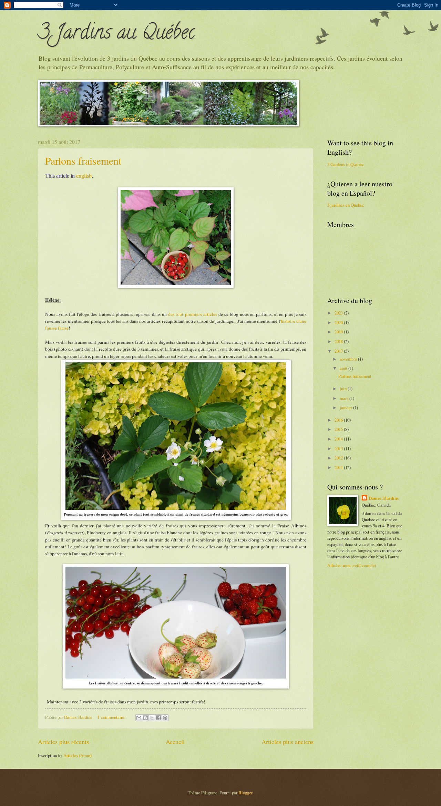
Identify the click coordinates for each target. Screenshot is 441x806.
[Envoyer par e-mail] (138, 717)
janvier (346, 407)
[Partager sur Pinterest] (165, 717)
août (344, 368)
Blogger (245, 792)
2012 (339, 458)
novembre (349, 359)
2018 (339, 341)
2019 (339, 332)
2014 (339, 439)
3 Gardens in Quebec (345, 164)
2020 (339, 322)
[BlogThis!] (145, 717)
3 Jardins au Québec (116, 34)
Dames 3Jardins (384, 498)
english (84, 176)
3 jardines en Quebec (345, 205)
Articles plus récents (63, 741)
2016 (339, 420)
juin (344, 388)
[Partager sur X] (151, 717)
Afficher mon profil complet (351, 565)
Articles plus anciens (287, 741)
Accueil (175, 741)
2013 (339, 448)
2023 (339, 313)
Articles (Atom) (77, 755)
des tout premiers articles (192, 314)
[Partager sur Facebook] (158, 717)
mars (344, 398)
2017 (339, 351)
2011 (339, 467)
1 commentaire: (112, 717)
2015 (339, 429)
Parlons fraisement (83, 160)
